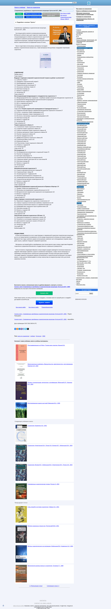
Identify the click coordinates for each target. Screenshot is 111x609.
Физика (79, 55)
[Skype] (26, 329)
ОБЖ (78, 82)
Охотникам (80, 220)
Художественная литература (85, 78)
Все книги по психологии (84, 8)
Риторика (80, 80)
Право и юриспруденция (84, 91)
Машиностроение (82, 241)
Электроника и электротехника (85, 210)
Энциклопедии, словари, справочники (87, 277)
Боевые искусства (82, 275)
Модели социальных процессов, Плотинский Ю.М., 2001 (43, 526)
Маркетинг (80, 190)
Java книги (80, 239)
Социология (80, 69)
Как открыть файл (65, 13)
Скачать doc (44, 293)
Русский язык (81, 51)
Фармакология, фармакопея (85, 212)
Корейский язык (81, 145)
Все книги (79, 279)
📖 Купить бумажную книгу (32, 13)
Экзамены (79, 38)
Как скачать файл (21, 307)
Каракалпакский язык (83, 183)
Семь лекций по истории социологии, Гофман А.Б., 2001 (43, 507)
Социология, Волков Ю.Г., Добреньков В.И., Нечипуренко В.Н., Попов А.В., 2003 (50, 464)
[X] (28, 329)
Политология (81, 62)
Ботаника (80, 77)
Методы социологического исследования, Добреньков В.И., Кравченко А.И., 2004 (50, 546)
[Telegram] (24, 329)
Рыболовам (80, 266)
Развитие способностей (84, 247)
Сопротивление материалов (85, 121)
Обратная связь (80, 284)
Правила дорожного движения (85, 73)
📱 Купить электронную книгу (33, 17)
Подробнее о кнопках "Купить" (26, 22)
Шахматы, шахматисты (83, 249)
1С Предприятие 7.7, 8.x (84, 261)
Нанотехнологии (82, 214)
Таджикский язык (82, 185)
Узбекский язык (81, 143)
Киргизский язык (81, 179)
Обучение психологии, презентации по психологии (84, 14)
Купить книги (44, 303)
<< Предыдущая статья (35, 586)
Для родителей (81, 115)
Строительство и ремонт (84, 224)
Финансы (79, 194)
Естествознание (81, 107)
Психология (80, 87)
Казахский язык (81, 154)
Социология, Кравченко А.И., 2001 (37, 425)
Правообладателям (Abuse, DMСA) (65, 18)
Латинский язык (81, 134)
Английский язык (82, 125)
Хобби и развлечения (83, 208)
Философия (80, 89)
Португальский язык (82, 161)
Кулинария (80, 273)
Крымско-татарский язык (84, 147)
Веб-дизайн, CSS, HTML (84, 263)
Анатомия (80, 75)
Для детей (80, 64)
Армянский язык (81, 139)
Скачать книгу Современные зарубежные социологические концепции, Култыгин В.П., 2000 (42, 286)
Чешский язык (81, 163)
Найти (78, 283)
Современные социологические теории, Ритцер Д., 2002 (43, 484)
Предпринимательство (83, 199)
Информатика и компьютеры (85, 57)
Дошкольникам (81, 46)
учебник (32, 336)
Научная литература (83, 116)
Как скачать (63, 15)
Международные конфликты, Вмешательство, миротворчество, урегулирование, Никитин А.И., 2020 (50, 365)
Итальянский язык (82, 132)
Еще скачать (19, 17)
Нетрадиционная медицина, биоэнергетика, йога (85, 256)
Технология (80, 68)
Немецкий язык (81, 130)
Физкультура (80, 95)
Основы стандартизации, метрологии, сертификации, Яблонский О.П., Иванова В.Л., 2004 (50, 383)
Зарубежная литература (84, 109)
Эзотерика (80, 205)
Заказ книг (80, 238)
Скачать (19, 13)
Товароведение (81, 201)
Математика (80, 49)
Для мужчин (80, 264)
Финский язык (81, 174)
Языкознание (81, 176)
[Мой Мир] (19, 329)
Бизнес (79, 197)
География (80, 106)
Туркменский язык (82, 181)
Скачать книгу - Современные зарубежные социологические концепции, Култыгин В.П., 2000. (40, 314)
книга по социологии (23, 336)
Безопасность (81, 272)
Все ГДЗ (78, 34)
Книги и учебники (81, 44)
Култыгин (38, 336)
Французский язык (82, 127)
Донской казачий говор (83, 168)
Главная (78, 30)
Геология (79, 236)
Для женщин (80, 243)
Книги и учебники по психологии (86, 11)
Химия (79, 58)
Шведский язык (81, 165)
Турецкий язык (81, 152)
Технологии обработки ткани (85, 226)
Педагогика (80, 71)
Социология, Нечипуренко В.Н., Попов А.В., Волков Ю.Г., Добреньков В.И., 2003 (50, 445)
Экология (80, 98)
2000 (43, 336)
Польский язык (81, 159)
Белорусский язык (82, 138)
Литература (80, 53)
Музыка (79, 97)
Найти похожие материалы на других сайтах (51, 14)
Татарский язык (81, 141)
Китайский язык (81, 172)
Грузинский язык (81, 177)
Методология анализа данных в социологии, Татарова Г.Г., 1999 (45, 565)
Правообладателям (47, 307)
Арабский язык (81, 150)
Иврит (79, 170)
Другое (78, 281)
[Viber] (22, 329)
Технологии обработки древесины (86, 231)
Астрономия (80, 93)
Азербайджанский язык (83, 149)
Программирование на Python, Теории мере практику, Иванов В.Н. (46, 345)
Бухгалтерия (80, 196)
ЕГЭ (77, 36)
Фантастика (80, 259)
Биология (80, 60)
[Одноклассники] (17, 329)
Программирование (82, 250)
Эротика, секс (81, 268)
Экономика (80, 192)
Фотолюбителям (81, 206)
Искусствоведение (82, 66)
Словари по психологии (83, 16)
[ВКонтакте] (15, 329)
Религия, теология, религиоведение (87, 100)
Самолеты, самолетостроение (85, 219)
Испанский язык (81, 129)
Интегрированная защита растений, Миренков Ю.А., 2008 (44, 403)
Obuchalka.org (18, 606)
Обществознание (82, 102)
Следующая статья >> (53, 586)
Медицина (80, 252)
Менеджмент (80, 188)
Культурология (81, 113)
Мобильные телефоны (83, 222)
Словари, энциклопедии (84, 270)
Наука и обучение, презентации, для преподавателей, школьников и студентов (86, 41)
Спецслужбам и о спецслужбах (86, 254)
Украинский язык (82, 136)
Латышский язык (82, 158)
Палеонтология (81, 104)
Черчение (80, 86)
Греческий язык (81, 156)
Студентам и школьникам (84, 111)
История (79, 84)
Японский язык (81, 167)
